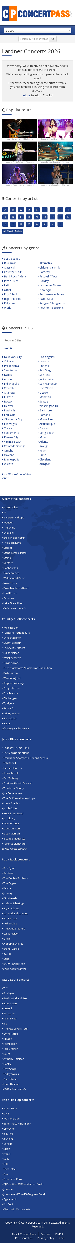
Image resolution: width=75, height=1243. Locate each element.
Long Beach (46, 432)
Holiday (44, 281)
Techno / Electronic (51, 307)
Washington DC (49, 406)
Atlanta (43, 441)
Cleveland (45, 459)
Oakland (8, 455)
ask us (26, 95)
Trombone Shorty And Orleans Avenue (26, 758)
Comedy (44, 272)
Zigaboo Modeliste (14, 838)
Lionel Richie (10, 1033)
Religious (9, 303)
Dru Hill (7, 1008)
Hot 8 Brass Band (13, 813)
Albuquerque (47, 424)
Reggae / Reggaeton (52, 303)
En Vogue (8, 993)
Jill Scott (7, 1038)
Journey (7, 893)
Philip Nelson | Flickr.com (23, 162)
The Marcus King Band (16, 753)
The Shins (9, 527)
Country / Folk (12, 272)
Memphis (45, 397)
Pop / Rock (10, 294)
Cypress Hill (10, 1199)
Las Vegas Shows (50, 285)
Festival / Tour (48, 276)
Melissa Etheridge (13, 903)
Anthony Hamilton (13, 1059)
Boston (8, 401)
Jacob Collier (10, 808)
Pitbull (7, 1154)
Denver (8, 406)
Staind (7, 558)
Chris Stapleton (12, 637)
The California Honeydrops (19, 798)
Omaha (8, 450)
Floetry (7, 1064)
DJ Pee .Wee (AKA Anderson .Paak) (23, 1184)
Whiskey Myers (12, 658)
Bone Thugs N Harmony (17, 1123)
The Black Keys (12, 542)
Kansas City (10, 437)
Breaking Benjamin (14, 537)
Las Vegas (10, 424)
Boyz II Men (10, 1003)
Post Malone (10, 693)
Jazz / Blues (10, 281)
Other (7, 290)
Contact (45, 1234)
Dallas (7, 375)
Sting (6, 959)
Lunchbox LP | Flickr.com (59, 139)
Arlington (45, 464)
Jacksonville (46, 379)
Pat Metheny (10, 778)
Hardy (7, 723)
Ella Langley (10, 698)
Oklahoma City (12, 419)
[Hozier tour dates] (19, 174)
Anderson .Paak (12, 1179)
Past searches (23, 1238)
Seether (8, 563)
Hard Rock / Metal (15, 276)
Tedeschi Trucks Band (16, 748)
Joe (5, 1023)
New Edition (10, 1043)
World (7, 307)
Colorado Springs (14, 446)
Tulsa (42, 455)
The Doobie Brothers (15, 878)
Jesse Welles (10, 507)
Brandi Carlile (11, 948)
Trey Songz (10, 1069)
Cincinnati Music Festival (17, 783)
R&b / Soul (46, 299)
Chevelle (8, 532)
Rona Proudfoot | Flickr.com (59, 185)
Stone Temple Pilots (15, 553)
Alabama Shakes (13, 943)
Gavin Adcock (11, 663)
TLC (5, 988)
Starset (7, 547)
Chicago (8, 361)
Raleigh (43, 446)
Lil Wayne (9, 1128)
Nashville (9, 410)
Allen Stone (10, 1079)
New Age (45, 290)
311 (5, 512)
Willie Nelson (10, 627)
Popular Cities (13, 340)
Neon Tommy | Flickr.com (23, 185)
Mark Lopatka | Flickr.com (59, 162)
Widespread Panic (14, 578)
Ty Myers (8, 703)
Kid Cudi (8, 1204)
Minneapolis (11, 459)
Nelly (6, 1159)
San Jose (44, 375)
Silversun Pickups (13, 517)
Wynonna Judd (12, 678)
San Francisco (48, 383)
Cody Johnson (11, 688)
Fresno (43, 428)
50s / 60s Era (11, 258)
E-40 (5, 1164)
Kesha (7, 888)
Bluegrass (9, 263)
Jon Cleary (9, 818)
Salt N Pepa (10, 1108)
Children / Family (49, 267)
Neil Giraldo (10, 923)
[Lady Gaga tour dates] (19, 151)
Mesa (42, 437)
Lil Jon (6, 1149)
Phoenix (44, 366)
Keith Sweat (10, 1018)
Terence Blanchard (14, 843)
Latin (6, 285)
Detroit (43, 392)
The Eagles (9, 883)
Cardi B (7, 1143)
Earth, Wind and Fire (15, 998)
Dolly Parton (10, 673)
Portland (44, 415)
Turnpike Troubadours (16, 632)
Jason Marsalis (12, 833)
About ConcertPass (24, 1234)
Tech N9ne (9, 1169)
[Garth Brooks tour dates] (55, 151)
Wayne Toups (11, 823)
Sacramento (11, 432)
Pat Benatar (10, 918)
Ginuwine (9, 1013)
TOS (61, 1238)
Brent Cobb (10, 718)
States (8, 347)
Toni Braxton (10, 1048)
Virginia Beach (12, 441)
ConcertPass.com (32, 1222)
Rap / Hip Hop (12, 299)
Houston (44, 361)
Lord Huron (10, 593)
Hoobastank (10, 568)
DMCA (59, 1234)
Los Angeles (47, 357)
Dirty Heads (10, 898)
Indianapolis (11, 383)
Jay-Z (6, 1113)
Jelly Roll (8, 1133)
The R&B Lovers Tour (15, 1028)
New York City (12, 357)
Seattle (43, 401)
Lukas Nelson (11, 653)
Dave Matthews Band (15, 588)
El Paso (8, 397)
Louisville (9, 415)
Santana (8, 873)
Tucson (8, 428)
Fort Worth (46, 388)
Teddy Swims (11, 1074)
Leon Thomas (11, 1084)
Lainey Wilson (11, 713)
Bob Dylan (9, 868)
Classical (9, 267)
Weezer (8, 522)
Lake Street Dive (12, 603)
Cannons (8, 598)
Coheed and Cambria (15, 913)
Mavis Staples (11, 803)
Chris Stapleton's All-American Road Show (27, 668)
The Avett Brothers (14, 648)
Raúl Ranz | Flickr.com (23, 139)
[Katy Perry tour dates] (55, 128)
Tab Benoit (9, 763)
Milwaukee (46, 419)
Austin (7, 379)
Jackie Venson (11, 828)
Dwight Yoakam (12, 642)
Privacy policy (45, 1238)
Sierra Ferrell (10, 773)
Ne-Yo (6, 1054)
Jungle (7, 938)
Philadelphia (11, 366)
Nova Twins (10, 583)
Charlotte (9, 392)
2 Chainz (8, 1138)
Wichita (8, 464)
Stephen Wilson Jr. (14, 683)
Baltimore (45, 410)
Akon (6, 1174)
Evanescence (11, 573)
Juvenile (8, 1189)
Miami (43, 450)
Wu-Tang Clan (11, 1118)
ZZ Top (7, 953)
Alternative (46, 263)
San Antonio (11, 370)
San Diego (45, 370)
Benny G (8, 708)
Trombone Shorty (13, 788)
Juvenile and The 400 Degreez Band (24, 1194)
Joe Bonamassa (12, 793)
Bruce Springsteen (14, 964)
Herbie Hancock (12, 768)
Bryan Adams (11, 908)
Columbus (10, 388)
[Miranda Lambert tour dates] (55, 174)
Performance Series (51, 294)
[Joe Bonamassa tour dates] (19, 128)
